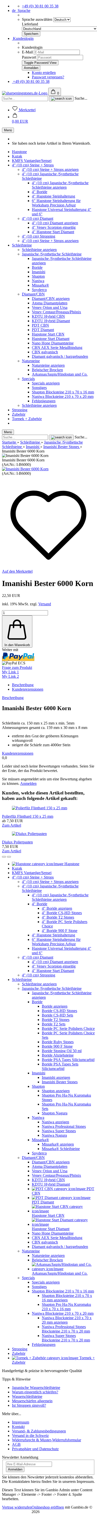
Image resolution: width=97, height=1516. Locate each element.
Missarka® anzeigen (58, 1144)
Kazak (17, 156)
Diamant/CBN (33, 294)
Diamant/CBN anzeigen (51, 298)
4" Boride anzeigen (57, 908)
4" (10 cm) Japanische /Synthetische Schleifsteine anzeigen (60, 185)
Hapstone (19, 152)
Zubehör (18, 414)
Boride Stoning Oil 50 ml (62, 1051)
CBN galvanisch (45, 352)
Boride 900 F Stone (57, 1046)
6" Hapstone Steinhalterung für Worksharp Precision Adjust (56, 203)
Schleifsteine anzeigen (39, 250)
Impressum (20, 1422)
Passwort (29, 57)
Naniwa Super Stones (59, 1131)
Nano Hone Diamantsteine (53, 343)
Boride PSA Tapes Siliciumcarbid (68, 1060)
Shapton (38, 276)
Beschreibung (23, 685)
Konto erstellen (44, 72)
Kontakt (18, 1427)
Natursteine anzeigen (48, 365)
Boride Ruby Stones (58, 1042)
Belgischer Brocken (47, 370)
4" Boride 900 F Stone (59, 930)
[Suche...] (61, 98)
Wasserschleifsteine (27, 1396)
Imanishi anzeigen (56, 1077)
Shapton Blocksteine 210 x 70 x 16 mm (63, 392)
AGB (16, 1444)
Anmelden (28, 783)
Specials (28, 379)
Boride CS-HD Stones (59, 1011)
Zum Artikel (11, 825)
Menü (8, 130)
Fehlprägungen (43, 401)
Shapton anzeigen (56, 1091)
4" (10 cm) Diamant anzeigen (55, 223)
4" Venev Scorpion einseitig (54, 227)
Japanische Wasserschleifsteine (36, 1387)
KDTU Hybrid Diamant (51, 321)
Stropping (19, 410)
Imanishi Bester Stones (60, 1082)
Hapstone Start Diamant (50, 339)
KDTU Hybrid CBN (48, 316)
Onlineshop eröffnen (48, 1507)
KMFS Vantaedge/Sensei (31, 160)
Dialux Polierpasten (17, 842)
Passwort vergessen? (48, 77)
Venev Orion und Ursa (49, 307)
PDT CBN (40, 325)
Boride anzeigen (54, 1006)
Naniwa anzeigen (55, 1122)
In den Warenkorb (17, 645)
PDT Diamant (43, 330)
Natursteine (31, 361)
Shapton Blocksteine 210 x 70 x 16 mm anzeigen (67, 1297)
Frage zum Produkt (17, 667)
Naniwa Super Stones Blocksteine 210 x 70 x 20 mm (66, 1338)
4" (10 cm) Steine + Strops (33, 165)
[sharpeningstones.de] (25, 93)
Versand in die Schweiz (30, 1435)
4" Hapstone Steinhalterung (53, 196)
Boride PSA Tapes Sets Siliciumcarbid (60, 1066)
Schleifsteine (22, 245)
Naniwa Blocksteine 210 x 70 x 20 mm (63, 396)
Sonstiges (39, 387)
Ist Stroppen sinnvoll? (29, 1405)
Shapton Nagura (54, 1113)
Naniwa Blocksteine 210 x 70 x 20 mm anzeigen (67, 1320)
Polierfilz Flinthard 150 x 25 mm (27, 816)
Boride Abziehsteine (58, 1055)
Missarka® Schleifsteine (61, 1149)
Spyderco (39, 290)
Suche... (81, 98)
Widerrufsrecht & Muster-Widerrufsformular (46, 1440)
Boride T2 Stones (55, 1020)
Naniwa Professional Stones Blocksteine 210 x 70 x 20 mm (66, 1329)
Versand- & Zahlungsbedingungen (39, 1431)
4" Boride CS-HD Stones (62, 913)
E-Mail (27, 52)
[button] (20, 119)
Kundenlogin (23, 38)
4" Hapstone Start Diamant (53, 232)
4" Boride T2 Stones (58, 917)
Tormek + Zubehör (27, 419)
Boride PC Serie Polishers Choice (68, 1028)
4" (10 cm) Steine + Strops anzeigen (50, 169)
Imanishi (38, 272)
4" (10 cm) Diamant (37, 218)
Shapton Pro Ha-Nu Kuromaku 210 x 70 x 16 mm (66, 1306)
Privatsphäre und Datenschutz (35, 1449)
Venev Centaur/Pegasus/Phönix (56, 312)
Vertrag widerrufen (17, 1507)
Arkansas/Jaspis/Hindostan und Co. (60, 374)
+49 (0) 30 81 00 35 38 (40, 6)
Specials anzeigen (46, 383)
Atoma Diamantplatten (49, 303)
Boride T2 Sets (53, 1024)
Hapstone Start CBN (48, 334)
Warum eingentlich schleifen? (35, 1392)
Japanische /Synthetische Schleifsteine (52, 254)
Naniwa (38, 281)
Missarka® (40, 285)
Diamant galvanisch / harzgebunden (60, 356)
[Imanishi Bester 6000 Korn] (25, 469)
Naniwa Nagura (54, 1135)
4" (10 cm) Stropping (38, 236)
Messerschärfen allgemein (32, 1401)
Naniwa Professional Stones (64, 1126)
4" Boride (39, 192)
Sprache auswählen (37, 19)
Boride (37, 267)
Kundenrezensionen (27, 689)
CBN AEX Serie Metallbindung (57, 347)
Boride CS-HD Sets (57, 1015)
